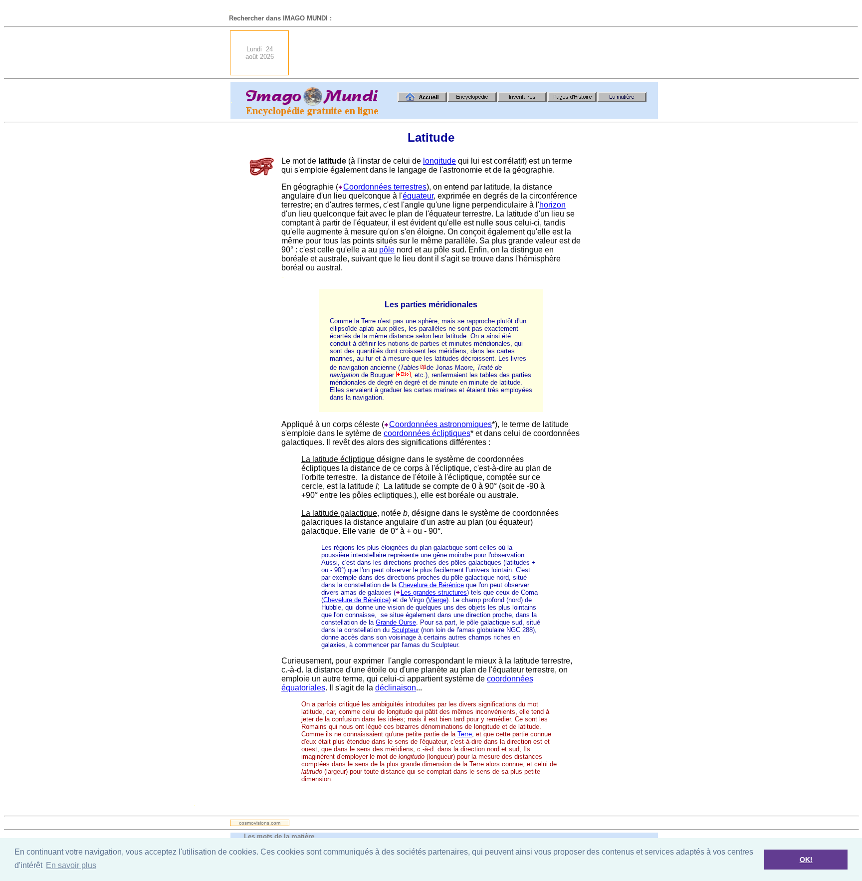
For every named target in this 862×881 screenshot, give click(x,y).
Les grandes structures (434, 592)
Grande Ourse (396, 622)
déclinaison (395, 687)
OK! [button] (806, 860)
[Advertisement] (476, 52)
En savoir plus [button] (71, 865)
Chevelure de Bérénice (431, 585)
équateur (418, 196)
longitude (439, 161)
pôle (387, 249)
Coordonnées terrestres (385, 187)
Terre (464, 734)
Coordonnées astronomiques (440, 424)
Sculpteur (405, 630)
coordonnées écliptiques (427, 433)
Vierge (437, 600)
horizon (552, 205)
